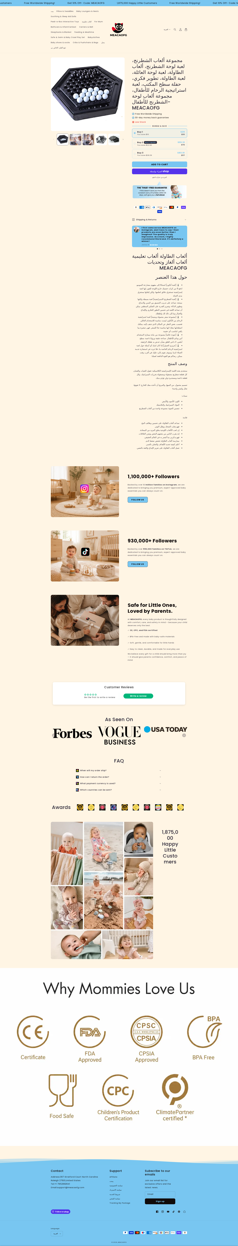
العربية (55, 1233)
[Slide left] (53, 139)
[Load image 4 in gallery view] (101, 139)
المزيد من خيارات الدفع (159, 177)
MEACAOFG (122, 1242)
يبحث (111, 1181)
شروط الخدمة (115, 1194)
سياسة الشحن (115, 1198)
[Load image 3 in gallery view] (88, 139)
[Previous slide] (54, 735)
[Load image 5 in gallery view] (114, 139)
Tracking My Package (120, 1203)
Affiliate (113, 1177)
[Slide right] (123, 139)
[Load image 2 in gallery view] (75, 139)
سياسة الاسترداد (116, 1190)
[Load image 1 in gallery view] (62, 139)
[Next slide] (184, 735)
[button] (175, 29)
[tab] (157, 249)
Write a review (138, 696)
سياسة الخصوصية (116, 1185)
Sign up (160, 1201)
